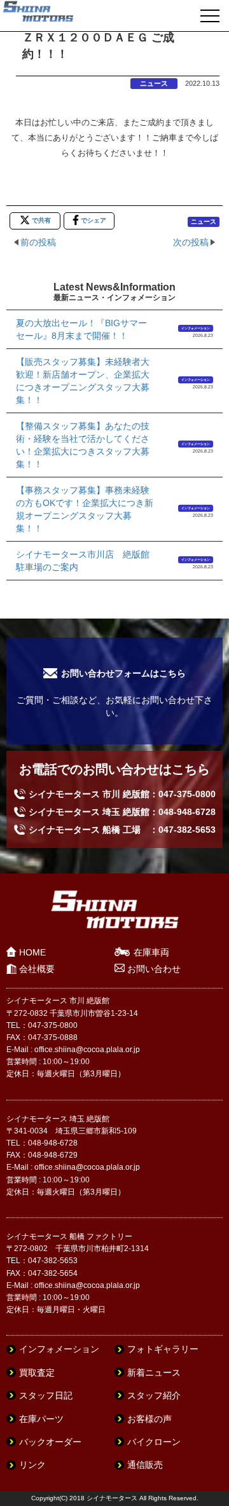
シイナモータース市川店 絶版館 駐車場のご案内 (85, 560)
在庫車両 (151, 952)
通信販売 (145, 1465)
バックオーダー (50, 1442)
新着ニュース (154, 1372)
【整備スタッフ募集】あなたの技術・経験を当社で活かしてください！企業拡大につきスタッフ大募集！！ (82, 445)
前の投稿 (38, 242)
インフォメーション (195, 328)
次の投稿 (191, 242)
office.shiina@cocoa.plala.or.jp (87, 1049)
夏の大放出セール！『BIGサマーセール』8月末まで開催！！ (81, 329)
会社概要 (37, 969)
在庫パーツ (41, 1419)
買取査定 (37, 1372)
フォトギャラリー (162, 1349)
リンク (32, 1465)
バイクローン (154, 1442)
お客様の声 (149, 1419)
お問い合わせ (154, 969)
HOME (32, 952)
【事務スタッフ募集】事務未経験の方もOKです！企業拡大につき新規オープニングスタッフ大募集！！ (84, 509)
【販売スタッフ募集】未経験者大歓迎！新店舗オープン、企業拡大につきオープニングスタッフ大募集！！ (82, 381)
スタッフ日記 (46, 1395)
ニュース (154, 83)
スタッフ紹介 (154, 1395)
